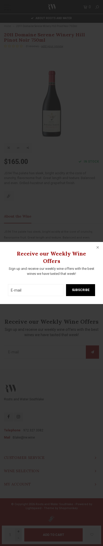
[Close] (97, 248)
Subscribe (81, 290)
